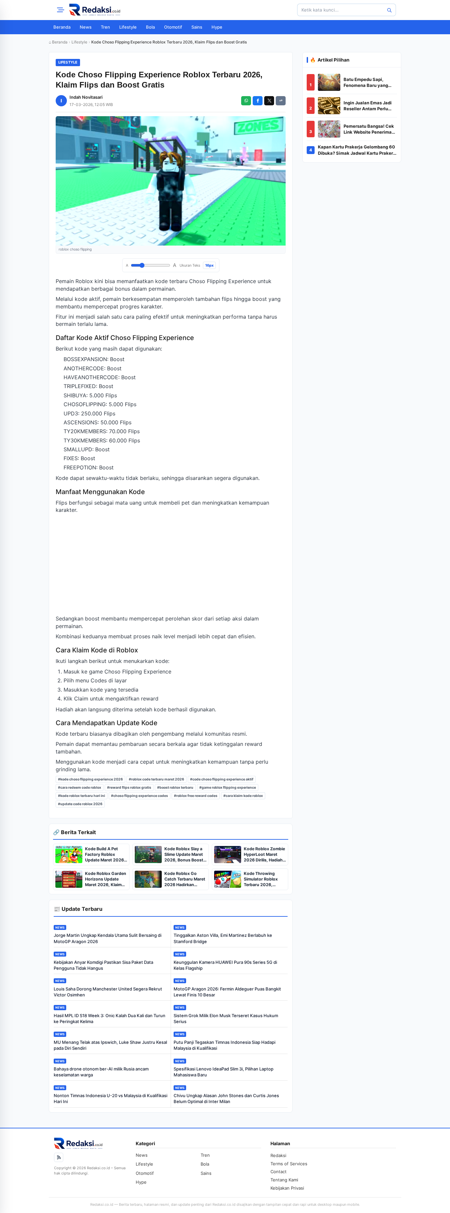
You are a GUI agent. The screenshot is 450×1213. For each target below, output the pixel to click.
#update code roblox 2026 (80, 804)
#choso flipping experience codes (139, 796)
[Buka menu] (59, 9)
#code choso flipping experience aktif (221, 779)
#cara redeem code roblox (79, 787)
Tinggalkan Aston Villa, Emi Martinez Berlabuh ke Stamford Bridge (223, 938)
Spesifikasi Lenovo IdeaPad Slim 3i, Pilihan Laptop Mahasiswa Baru (223, 1071)
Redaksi (278, 1155)
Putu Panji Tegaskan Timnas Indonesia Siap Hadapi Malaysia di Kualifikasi (224, 1045)
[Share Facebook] (258, 100)
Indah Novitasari (86, 97)
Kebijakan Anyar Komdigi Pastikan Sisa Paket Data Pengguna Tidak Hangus (103, 965)
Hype (216, 27)
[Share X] (269, 100)
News (86, 27)
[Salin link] (281, 100)
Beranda (61, 27)
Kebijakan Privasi (287, 1188)
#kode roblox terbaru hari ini (81, 796)
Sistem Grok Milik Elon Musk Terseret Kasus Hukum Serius (226, 1018)
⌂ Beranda (58, 42)
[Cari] (389, 10)
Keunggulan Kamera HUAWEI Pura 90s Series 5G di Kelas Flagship (225, 965)
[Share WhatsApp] (246, 100)
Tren (105, 27)
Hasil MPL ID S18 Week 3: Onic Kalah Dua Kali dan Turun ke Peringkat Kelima (109, 1018)
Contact (278, 1171)
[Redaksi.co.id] (94, 10)
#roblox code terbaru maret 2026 (156, 779)
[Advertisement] (171, 564)
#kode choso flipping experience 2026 (90, 779)
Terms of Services (288, 1163)
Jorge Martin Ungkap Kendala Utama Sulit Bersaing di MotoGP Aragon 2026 (107, 938)
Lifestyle (128, 27)
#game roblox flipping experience (227, 787)
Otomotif (173, 27)
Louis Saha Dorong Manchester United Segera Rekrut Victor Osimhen (108, 991)
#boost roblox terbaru (175, 787)
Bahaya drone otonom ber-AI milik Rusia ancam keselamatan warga (101, 1071)
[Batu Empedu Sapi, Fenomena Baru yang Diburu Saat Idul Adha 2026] (329, 82)
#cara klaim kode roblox (243, 796)
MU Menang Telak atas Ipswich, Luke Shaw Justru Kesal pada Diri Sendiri (110, 1045)
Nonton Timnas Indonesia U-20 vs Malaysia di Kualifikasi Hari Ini (110, 1098)
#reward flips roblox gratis (129, 787)
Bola (150, 27)
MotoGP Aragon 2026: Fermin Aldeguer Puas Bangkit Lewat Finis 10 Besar (227, 991)
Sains (196, 27)
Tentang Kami (284, 1179)
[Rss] (58, 1157)
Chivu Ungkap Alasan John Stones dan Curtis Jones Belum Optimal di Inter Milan (226, 1098)
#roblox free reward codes (195, 796)
